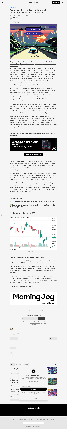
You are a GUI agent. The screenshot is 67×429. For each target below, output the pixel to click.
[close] (46, 370)
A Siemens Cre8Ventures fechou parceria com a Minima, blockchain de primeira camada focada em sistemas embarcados (32, 185)
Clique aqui (19, 207)
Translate (12, 7)
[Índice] (1, 214)
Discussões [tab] (25, 364)
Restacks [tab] (19, 348)
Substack (28, 426)
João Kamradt (18, 373)
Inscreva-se (56, 2)
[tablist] (16, 348)
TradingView (36, 251)
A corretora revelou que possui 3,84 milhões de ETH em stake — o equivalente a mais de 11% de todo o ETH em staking (32, 163)
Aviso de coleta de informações (36, 393)
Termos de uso (41, 392)
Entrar (63, 2)
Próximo (52, 338)
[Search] (47, 2)
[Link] (8, 198)
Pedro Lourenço (16, 17)
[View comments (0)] (15, 22)
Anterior (15, 338)
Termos (44, 419)
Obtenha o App (40, 423)
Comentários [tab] (13, 348)
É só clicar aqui (49, 201)
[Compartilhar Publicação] (50, 2)
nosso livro (20, 133)
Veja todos (13, 400)
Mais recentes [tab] (19, 364)
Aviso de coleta (50, 419)
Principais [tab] (12, 364)
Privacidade (39, 419)
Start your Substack (29, 423)
